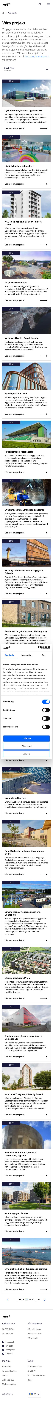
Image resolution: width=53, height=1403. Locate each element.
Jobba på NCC (8, 1380)
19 (33, 1300)
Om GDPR (32, 1371)
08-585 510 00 (8, 1329)
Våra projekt (33, 1338)
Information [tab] (26, 655)
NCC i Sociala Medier (36, 1375)
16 (23, 1300)
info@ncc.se (7, 1334)
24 (39, 1300)
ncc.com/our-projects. (37, 56)
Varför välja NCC (35, 1334)
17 (26, 1300)
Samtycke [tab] (9, 655)
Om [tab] (43, 655)
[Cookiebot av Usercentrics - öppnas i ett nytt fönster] (38, 647)
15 (20, 1300)
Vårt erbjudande (34, 1329)
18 (30, 1300)
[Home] (3, 13)
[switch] (46, 710)
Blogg (30, 1380)
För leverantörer (9, 1384)
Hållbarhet (6, 1366)
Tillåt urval (27, 746)
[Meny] (48, 4)
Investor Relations (10, 1371)
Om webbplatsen (35, 1366)
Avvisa (26, 754)
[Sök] (40, 4)
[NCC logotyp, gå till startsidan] (6, 4)
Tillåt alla (26, 738)
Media (4, 1375)
